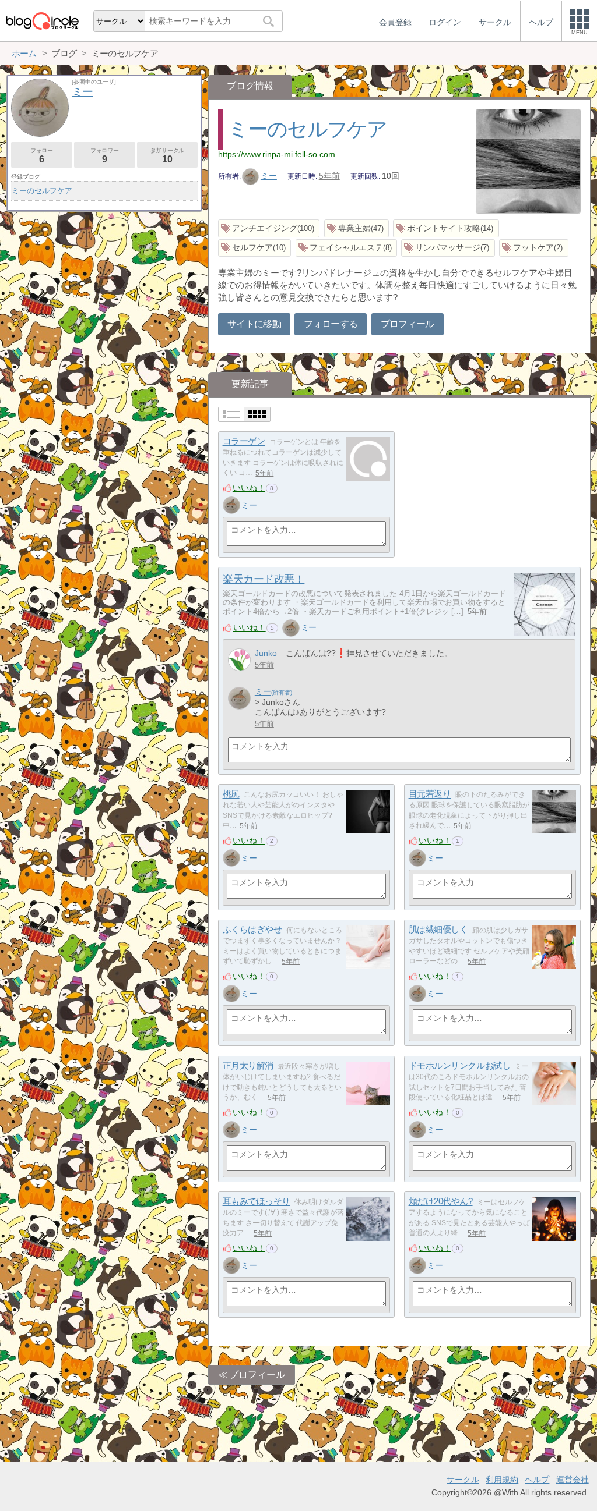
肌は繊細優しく (438, 930)
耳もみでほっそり (256, 1202)
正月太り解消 (248, 1066)
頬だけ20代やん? (441, 1202)
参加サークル (167, 155)
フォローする (330, 324)
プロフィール (407, 324)
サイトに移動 (254, 324)
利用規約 (502, 1479)
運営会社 (572, 1479)
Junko (266, 653)
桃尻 (231, 794)
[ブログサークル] (42, 20)
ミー (269, 175)
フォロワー (104, 155)
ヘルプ (537, 1479)
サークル (463, 1479)
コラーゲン (244, 441)
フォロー (41, 155)
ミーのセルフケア (307, 129)
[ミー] (231, 505)
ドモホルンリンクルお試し (460, 1066)
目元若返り (430, 794)
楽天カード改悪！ (263, 579)
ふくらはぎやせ (252, 930)
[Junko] (239, 659)
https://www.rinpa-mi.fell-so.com (276, 154)
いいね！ (249, 487)
